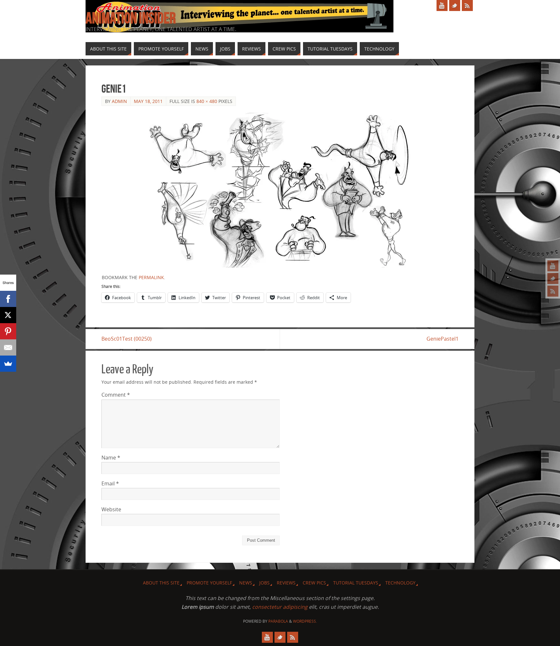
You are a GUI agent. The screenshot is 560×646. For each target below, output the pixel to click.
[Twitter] (552, 278)
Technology (400, 583)
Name (110, 457)
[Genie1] (280, 190)
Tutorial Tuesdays (355, 583)
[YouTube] (552, 265)
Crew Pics (314, 583)
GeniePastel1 (442, 338)
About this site (161, 583)
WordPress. (305, 621)
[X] (8, 315)
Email (110, 483)
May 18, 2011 (148, 101)
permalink (151, 277)
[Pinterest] (8, 331)
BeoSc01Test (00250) (126, 338)
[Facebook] (8, 299)
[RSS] (552, 291)
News (245, 583)
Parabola (278, 621)
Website (111, 509)
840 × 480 (206, 101)
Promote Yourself (209, 583)
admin (119, 101)
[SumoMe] (8, 364)
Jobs (264, 583)
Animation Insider (131, 18)
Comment (115, 394)
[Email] (8, 347)
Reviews (286, 583)
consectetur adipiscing (280, 606)
